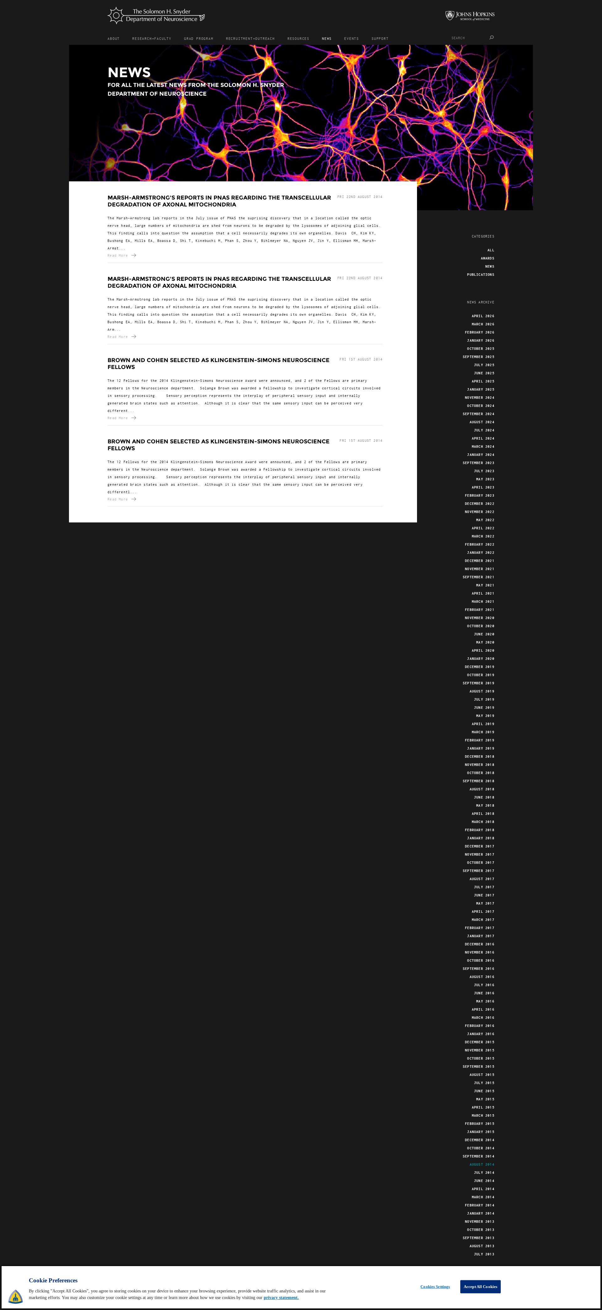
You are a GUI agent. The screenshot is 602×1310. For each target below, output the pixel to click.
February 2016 (479, 1026)
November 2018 (479, 765)
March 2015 (483, 1115)
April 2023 (483, 487)
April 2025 (483, 381)
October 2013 (480, 1230)
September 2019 (478, 683)
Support (380, 38)
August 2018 (482, 789)
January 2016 (480, 1034)
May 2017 (485, 903)
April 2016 (483, 1009)
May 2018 (485, 805)
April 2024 (483, 438)
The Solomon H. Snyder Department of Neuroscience (156, 15)
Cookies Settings (435, 1286)
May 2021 (485, 585)
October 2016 (480, 960)
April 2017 (483, 911)
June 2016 (484, 993)
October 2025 (480, 348)
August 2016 (482, 977)
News (327, 38)
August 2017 (482, 879)
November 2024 (479, 397)
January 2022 (480, 552)
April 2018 (483, 813)
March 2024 (483, 446)
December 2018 (479, 756)
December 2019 (479, 667)
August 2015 (482, 1075)
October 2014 (480, 1148)
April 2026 (483, 316)
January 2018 (480, 838)
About (114, 38)
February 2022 (479, 544)
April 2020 (483, 650)
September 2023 (478, 463)
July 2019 (484, 699)
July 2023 (484, 471)
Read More (118, 255)
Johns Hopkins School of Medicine (470, 16)
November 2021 (479, 569)
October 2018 (480, 773)
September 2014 (478, 1156)
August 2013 (482, 1246)
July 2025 (484, 365)
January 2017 (480, 936)
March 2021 (483, 601)
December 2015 (479, 1042)
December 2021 (479, 561)
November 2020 (479, 618)
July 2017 (484, 887)
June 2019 (484, 707)
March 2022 (483, 536)
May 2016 (485, 1001)
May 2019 (485, 716)
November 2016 (479, 952)
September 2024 (478, 414)
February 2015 (479, 1124)
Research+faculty (152, 38)
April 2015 (483, 1107)
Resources (298, 38)
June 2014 (484, 1181)
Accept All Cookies (480, 1286)
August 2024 (482, 422)
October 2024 (480, 406)
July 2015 (484, 1083)
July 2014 (484, 1172)
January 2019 (480, 748)
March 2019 (483, 732)
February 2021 (479, 610)
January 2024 (480, 455)
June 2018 (484, 797)
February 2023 (479, 495)
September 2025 (478, 357)
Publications (480, 274)
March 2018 (483, 822)
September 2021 (478, 577)
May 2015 (485, 1099)
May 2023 (485, 479)
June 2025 (484, 373)
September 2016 (478, 968)
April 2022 (483, 528)
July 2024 (484, 430)
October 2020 (480, 626)
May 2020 (485, 642)
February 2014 (479, 1205)
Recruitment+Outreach (250, 38)
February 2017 (479, 928)
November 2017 (479, 854)
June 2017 (484, 895)
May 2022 (485, 520)
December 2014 (479, 1140)
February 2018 (479, 830)
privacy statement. (281, 1297)
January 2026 (480, 340)
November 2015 (479, 1050)
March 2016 (483, 1017)
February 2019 (479, 740)
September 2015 (478, 1066)
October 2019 (480, 675)
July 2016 (484, 985)
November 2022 (479, 512)
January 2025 (480, 389)
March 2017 (483, 920)
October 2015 (480, 1058)
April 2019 (483, 724)
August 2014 (482, 1164)
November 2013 (479, 1221)
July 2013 (484, 1254)
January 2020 (480, 658)
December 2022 (479, 503)
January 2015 (480, 1132)
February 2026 (479, 332)
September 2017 (478, 871)
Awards (487, 258)
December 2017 (479, 846)
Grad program (199, 38)
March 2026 (483, 324)
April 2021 (483, 593)
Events (351, 38)
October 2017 (480, 862)
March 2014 (483, 1197)
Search (491, 37)
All (491, 250)
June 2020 (484, 634)
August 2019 (482, 691)
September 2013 (478, 1238)
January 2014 (480, 1213)
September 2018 (478, 781)
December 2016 (479, 944)
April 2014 (483, 1189)
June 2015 (484, 1091)
